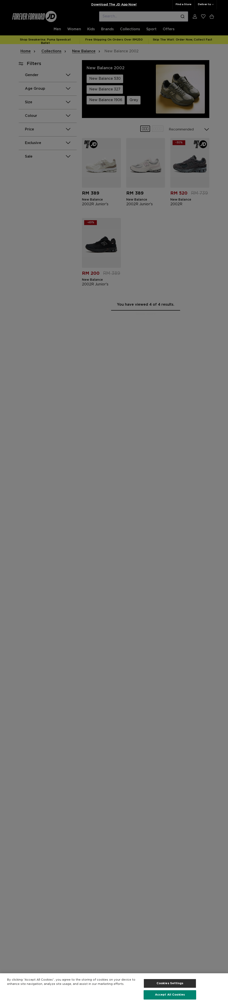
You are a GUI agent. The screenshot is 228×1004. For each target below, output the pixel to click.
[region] (114, 988)
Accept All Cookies (170, 995)
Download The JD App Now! (114, 4)
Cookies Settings (170, 983)
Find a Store (183, 4)
